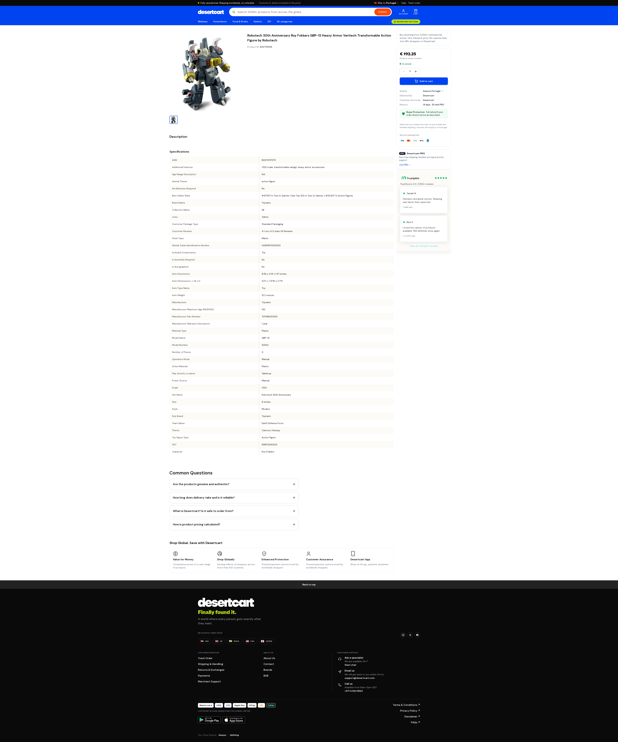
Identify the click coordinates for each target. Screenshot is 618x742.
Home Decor (220, 21)
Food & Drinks (240, 21)
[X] (410, 635)
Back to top (309, 584)
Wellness (203, 21)
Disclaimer (412, 716)
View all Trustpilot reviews (424, 246)
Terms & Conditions (406, 705)
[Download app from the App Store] (233, 720)
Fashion (258, 21)
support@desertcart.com (360, 678)
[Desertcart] (211, 12)
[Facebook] (417, 635)
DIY (269, 21)
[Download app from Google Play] (209, 720)
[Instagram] (403, 635)
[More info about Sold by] (442, 91)
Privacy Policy (410, 710)
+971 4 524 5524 (354, 690)
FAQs (415, 722)
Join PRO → (405, 165)
